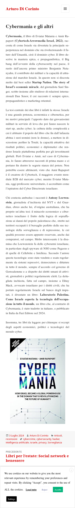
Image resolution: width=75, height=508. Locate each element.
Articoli (58, 435)
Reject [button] (44, 489)
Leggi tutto (31, 489)
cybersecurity (44, 439)
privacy (43, 442)
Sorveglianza (55, 442)
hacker (55, 439)
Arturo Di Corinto (22, 8)
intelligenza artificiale (17, 442)
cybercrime (29, 439)
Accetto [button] (57, 489)
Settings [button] (11, 498)
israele (34, 442)
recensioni (11, 439)
